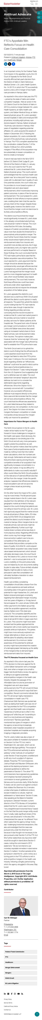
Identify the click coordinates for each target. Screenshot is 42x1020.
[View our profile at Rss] (22, 994)
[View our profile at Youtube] (18, 994)
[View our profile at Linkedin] (5, 994)
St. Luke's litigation (12, 983)
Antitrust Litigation (18, 57)
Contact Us (7, 1009)
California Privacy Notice (11, 1006)
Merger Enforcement (12, 967)
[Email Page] (38, 17)
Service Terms (8, 1003)
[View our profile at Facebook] (11, 994)
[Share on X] (10, 64)
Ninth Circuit (9, 978)
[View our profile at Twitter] (8, 994)
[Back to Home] (12, 3)
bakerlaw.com (34, 1)
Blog (5, 11)
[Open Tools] (38, 21)
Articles (29, 57)
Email (6, 935)
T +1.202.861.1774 (11, 932)
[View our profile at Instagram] (15, 994)
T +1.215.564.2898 (11, 927)
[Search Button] (32, 3)
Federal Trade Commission (14, 952)
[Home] (38, 13)
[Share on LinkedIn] (5, 64)
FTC (6, 957)
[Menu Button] (36, 3)
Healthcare (11, 60)
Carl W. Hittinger (10, 918)
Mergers (8, 973)
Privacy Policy (8, 999)
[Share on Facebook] (13, 64)
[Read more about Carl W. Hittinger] (21, 906)
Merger (19, 60)
